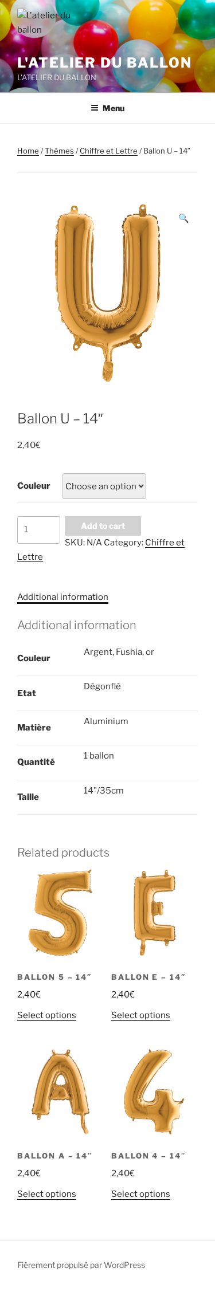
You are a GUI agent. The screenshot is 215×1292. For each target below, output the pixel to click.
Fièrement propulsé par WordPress (81, 1265)
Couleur (33, 486)
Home (28, 150)
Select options (46, 1015)
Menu (113, 108)
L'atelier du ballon (104, 62)
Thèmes (59, 150)
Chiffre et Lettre (109, 150)
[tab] (62, 597)
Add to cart (103, 526)
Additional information (62, 597)
